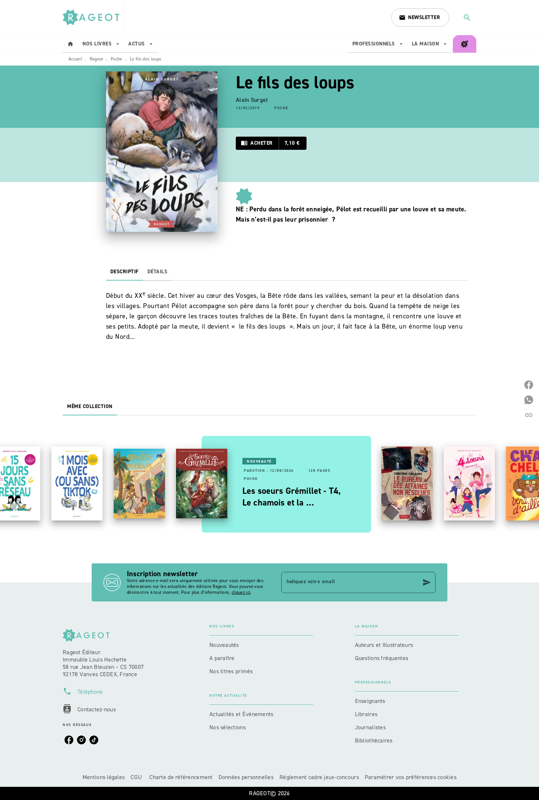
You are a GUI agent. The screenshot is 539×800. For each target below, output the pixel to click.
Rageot (96, 59)
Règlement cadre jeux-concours (319, 777)
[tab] (70, 44)
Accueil (75, 59)
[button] (420, 17)
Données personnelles (246, 777)
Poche (116, 59)
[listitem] (69, 740)
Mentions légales (103, 777)
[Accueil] (93, 17)
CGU (137, 777)
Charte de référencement (180, 777)
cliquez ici (241, 592)
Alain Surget (252, 100)
